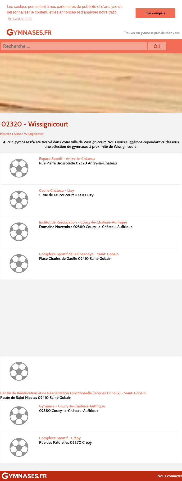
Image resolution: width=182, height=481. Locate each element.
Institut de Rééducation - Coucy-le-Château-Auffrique (83, 222)
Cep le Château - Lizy (56, 190)
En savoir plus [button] (20, 19)
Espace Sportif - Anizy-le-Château (67, 158)
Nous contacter (170, 476)
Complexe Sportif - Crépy (60, 438)
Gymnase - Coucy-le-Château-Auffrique (72, 406)
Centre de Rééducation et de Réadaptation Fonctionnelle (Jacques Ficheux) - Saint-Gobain (73, 393)
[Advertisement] (91, 318)
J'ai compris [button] (155, 13)
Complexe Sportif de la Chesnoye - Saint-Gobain (79, 254)
